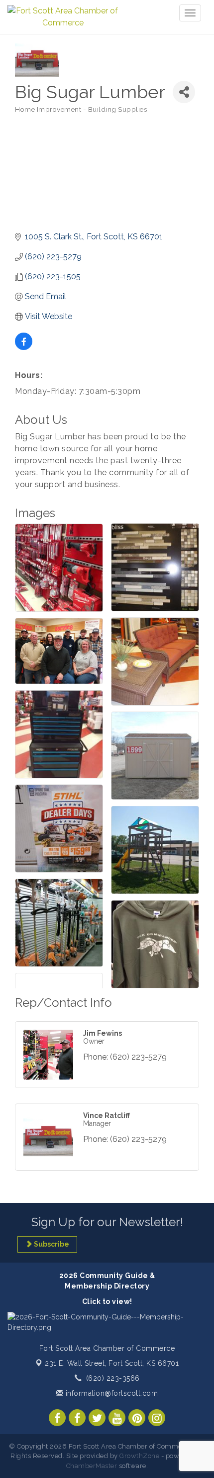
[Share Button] (184, 92)
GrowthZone (139, 1456)
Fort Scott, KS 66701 (112, 1363)
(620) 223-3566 (113, 1378)
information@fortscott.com (110, 1393)
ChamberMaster (91, 1466)
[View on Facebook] (23, 347)
